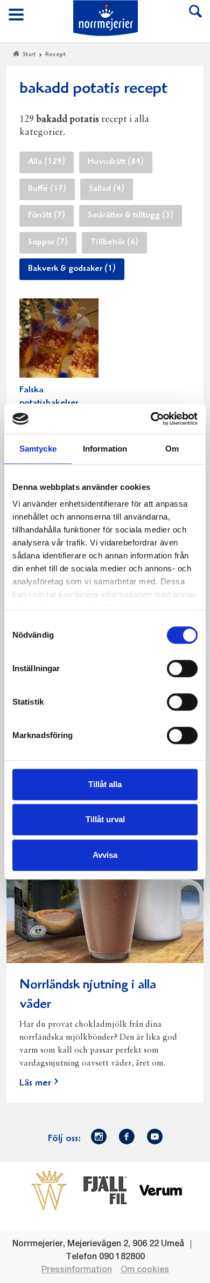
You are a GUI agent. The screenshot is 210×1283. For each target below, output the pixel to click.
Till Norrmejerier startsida (105, 18)
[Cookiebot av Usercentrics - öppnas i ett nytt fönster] (151, 419)
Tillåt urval (105, 819)
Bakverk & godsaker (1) (72, 269)
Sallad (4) (106, 189)
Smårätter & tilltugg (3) (130, 215)
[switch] (182, 667)
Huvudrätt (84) (116, 162)
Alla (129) (46, 162)
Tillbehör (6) (114, 242)
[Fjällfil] (105, 1189)
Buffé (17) (47, 189)
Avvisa (105, 854)
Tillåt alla (105, 784)
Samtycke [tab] (38, 448)
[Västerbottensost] (49, 1189)
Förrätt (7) (46, 215)
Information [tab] (105, 448)
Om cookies (145, 1270)
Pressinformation (76, 1270)
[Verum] (161, 1189)
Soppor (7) (48, 242)
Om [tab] (172, 448)
